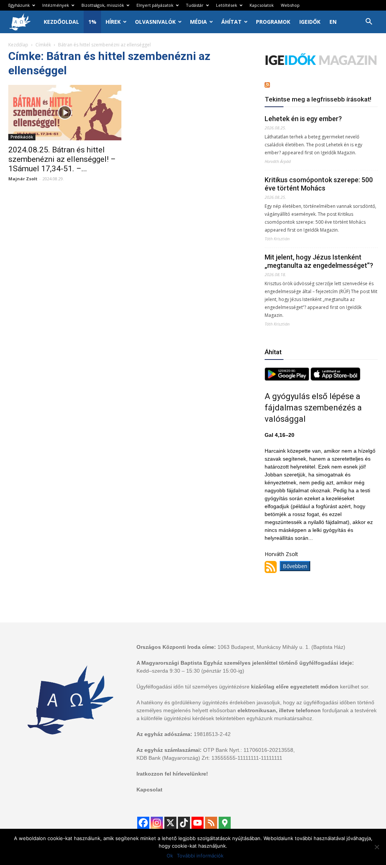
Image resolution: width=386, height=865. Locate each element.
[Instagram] (157, 823)
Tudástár (195, 5)
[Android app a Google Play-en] (288, 378)
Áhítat (231, 21)
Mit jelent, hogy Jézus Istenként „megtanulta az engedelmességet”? (319, 261)
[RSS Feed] (211, 823)
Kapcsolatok (262, 5)
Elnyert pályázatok (154, 5)
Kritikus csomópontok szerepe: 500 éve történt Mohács (319, 184)
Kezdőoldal (61, 21)
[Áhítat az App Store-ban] (335, 378)
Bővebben (295, 566)
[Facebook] (143, 823)
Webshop (290, 5)
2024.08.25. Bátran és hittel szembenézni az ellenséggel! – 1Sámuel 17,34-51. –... (62, 159)
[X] (170, 823)
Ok (170, 856)
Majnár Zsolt (22, 178)
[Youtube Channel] (197, 823)
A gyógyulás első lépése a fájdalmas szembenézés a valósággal (313, 408)
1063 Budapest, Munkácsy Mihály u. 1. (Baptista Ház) (281, 647)
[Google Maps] (225, 823)
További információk (200, 856)
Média (198, 21)
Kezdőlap (18, 44)
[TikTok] (184, 823)
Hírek (113, 21)
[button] (369, 22)
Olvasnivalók (155, 21)
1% (92, 21)
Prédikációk (22, 137)
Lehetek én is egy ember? (303, 119)
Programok (273, 21)
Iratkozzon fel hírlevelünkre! (172, 774)
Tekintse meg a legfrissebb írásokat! (318, 99)
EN (333, 21)
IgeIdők (309, 21)
